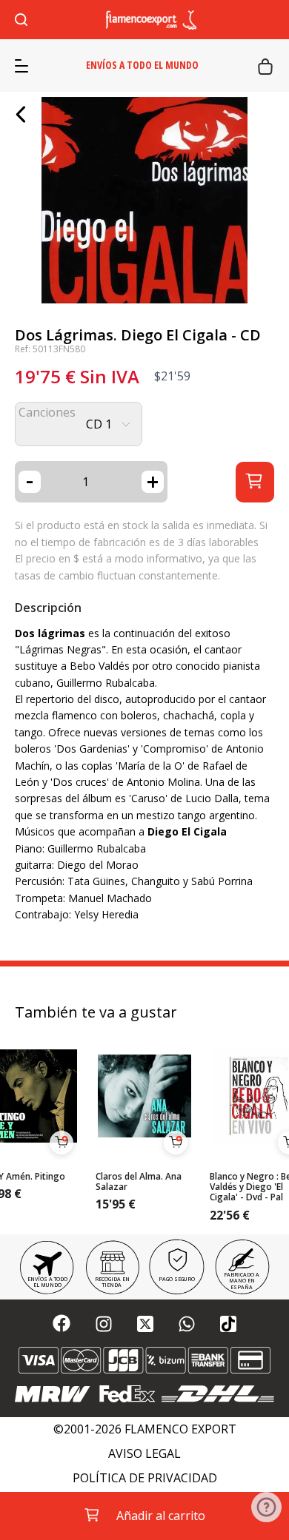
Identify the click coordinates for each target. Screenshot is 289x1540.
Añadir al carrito (160, 1515)
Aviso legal (144, 1454)
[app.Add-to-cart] (61, 1142)
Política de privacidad (145, 1478)
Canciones (47, 413)
